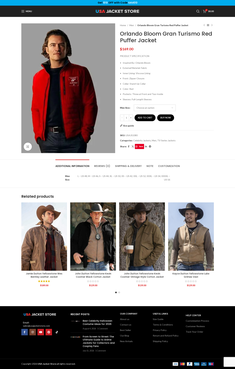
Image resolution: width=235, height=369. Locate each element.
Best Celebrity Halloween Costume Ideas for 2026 (97, 322)
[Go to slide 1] (116, 292)
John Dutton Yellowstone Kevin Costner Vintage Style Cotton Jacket (142, 275)
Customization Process (197, 320)
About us (124, 319)
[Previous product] (204, 25)
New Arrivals (126, 341)
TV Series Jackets (166, 140)
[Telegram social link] (150, 146)
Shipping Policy (160, 341)
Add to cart (145, 117)
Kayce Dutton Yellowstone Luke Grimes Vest (190, 275)
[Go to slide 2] (119, 292)
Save (141, 146)
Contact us (125, 324)
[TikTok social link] (57, 332)
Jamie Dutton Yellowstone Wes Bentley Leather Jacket (44, 275)
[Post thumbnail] (75, 324)
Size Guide (158, 319)
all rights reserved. (56, 363)
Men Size (125, 107)
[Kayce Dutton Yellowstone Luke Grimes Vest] (191, 236)
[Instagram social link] (32, 332)
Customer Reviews (195, 326)
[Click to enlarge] (28, 147)
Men (131, 25)
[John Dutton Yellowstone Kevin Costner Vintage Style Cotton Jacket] (142, 236)
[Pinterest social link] (49, 332)
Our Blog (124, 335)
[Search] (198, 11)
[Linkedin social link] (146, 146)
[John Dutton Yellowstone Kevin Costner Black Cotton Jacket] (93, 236)
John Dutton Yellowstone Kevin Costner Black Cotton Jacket (93, 275)
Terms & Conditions (163, 324)
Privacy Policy (160, 330)
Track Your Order (194, 331)
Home (123, 25)
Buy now (165, 117)
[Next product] (212, 25)
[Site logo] (117, 11)
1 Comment (102, 328)
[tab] (72, 164)
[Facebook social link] (129, 146)
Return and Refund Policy (165, 335)
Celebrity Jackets (142, 140)
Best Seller (125, 330)
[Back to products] (208, 25)
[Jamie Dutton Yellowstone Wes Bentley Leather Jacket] (44, 236)
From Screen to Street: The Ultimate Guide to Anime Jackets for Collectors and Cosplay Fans (99, 341)
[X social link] (133, 146)
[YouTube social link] (40, 332)
